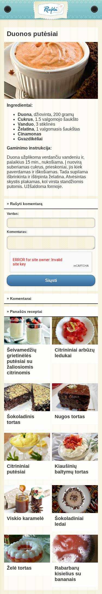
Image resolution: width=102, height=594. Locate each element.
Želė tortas (19, 568)
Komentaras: (17, 232)
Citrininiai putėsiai (18, 469)
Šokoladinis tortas (20, 419)
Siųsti (51, 280)
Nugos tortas (70, 416)
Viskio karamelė (25, 518)
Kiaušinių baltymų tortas (71, 469)
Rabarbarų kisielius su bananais (68, 573)
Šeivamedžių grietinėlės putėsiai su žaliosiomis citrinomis (21, 361)
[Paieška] (94, 9)
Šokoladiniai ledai (69, 521)
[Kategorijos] (7, 9)
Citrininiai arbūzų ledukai (75, 352)
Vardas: (13, 214)
